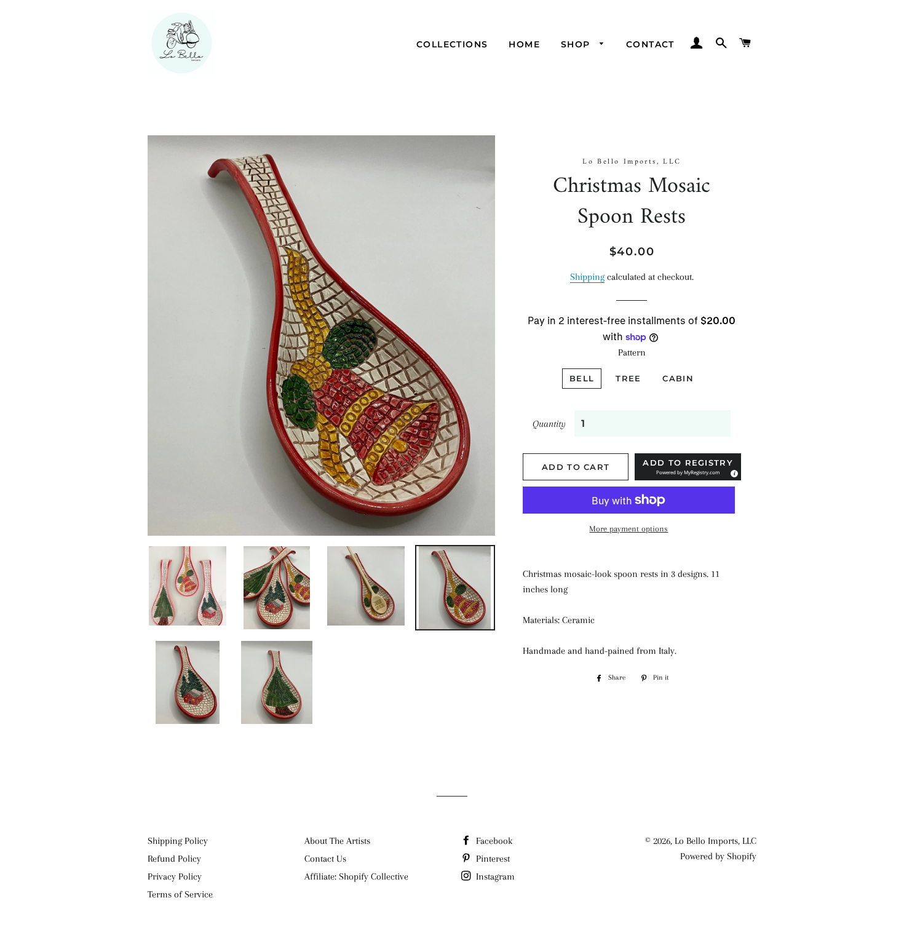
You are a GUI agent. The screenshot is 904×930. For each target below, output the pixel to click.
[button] (687, 466)
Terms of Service (180, 894)
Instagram (494, 876)
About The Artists (337, 840)
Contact (650, 44)
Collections (452, 44)
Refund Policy (174, 858)
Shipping (587, 276)
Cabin (678, 378)
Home (524, 44)
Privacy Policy (175, 876)
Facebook (493, 840)
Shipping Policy (178, 840)
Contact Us (325, 858)
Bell (581, 378)
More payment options (628, 528)
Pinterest (492, 858)
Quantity (549, 423)
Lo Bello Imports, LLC (715, 840)
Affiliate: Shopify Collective (356, 876)
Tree (628, 378)
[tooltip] (732, 471)
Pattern (632, 352)
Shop (577, 44)
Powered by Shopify (718, 856)
